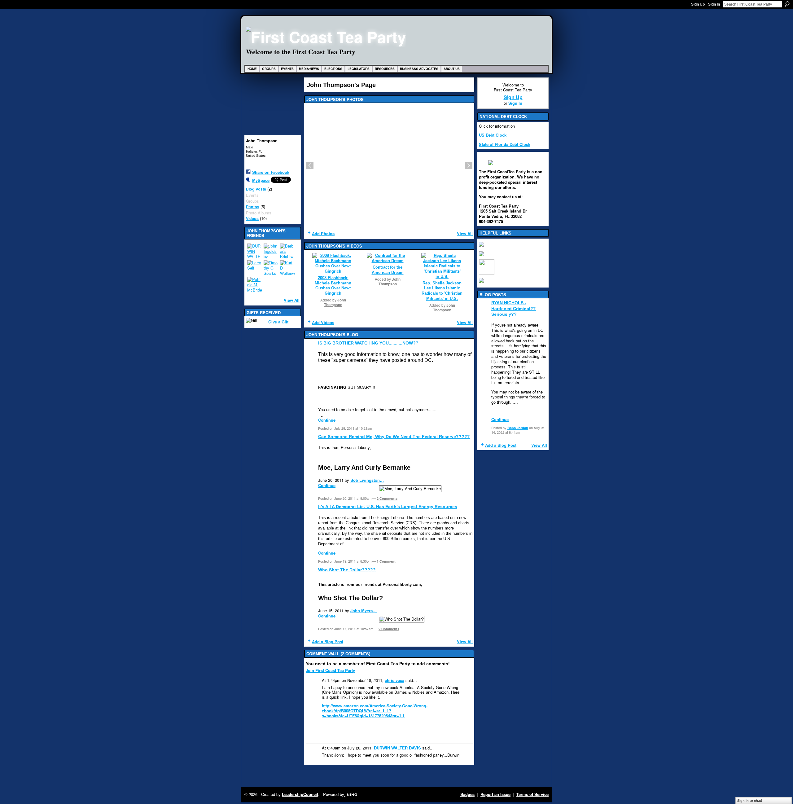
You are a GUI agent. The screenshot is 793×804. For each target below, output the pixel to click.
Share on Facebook (270, 172)
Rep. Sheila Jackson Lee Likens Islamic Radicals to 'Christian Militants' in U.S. (442, 291)
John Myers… (363, 610)
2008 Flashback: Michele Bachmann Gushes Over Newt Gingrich (333, 285)
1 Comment (386, 561)
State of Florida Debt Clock (504, 144)
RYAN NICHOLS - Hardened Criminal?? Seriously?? (513, 308)
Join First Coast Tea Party (330, 670)
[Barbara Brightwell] (287, 251)
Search (787, 4)
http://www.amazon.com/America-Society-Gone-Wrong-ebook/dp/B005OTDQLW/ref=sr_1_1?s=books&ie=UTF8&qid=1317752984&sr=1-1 (374, 710)
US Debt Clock (492, 135)
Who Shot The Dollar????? (347, 569)
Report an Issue (495, 794)
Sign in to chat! (749, 800)
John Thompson (335, 302)
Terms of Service (532, 794)
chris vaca (394, 680)
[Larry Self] (254, 267)
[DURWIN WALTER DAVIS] (254, 251)
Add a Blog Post (327, 641)
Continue (326, 420)
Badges (467, 794)
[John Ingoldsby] (271, 251)
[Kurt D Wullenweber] (287, 267)
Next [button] (468, 165)
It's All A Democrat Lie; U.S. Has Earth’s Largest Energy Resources (387, 506)
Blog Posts (256, 189)
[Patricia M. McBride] (254, 284)
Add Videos (323, 322)
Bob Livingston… (367, 480)
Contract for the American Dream (388, 270)
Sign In (714, 4)
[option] (389, 165)
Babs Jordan (517, 427)
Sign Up (698, 4)
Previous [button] (309, 165)
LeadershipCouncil (300, 794)
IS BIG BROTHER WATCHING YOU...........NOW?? (368, 342)
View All (292, 300)
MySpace (260, 180)
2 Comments (387, 498)
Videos (252, 218)
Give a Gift (278, 322)
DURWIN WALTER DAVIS (397, 748)
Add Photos (323, 233)
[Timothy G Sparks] (271, 267)
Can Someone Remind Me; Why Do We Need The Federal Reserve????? (394, 436)
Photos (252, 206)
